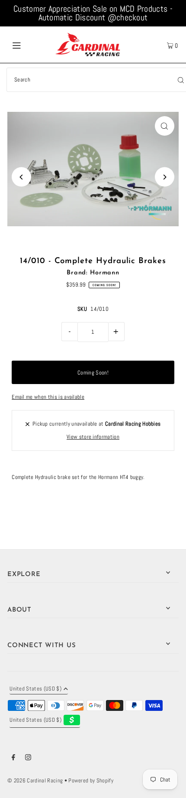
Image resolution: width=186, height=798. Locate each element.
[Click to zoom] (164, 126)
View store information (93, 436)
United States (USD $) (35, 689)
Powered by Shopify (90, 780)
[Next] (164, 177)
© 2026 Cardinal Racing (35, 780)
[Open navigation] (29, 44)
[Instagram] (28, 758)
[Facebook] (13, 758)
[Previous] (21, 177)
